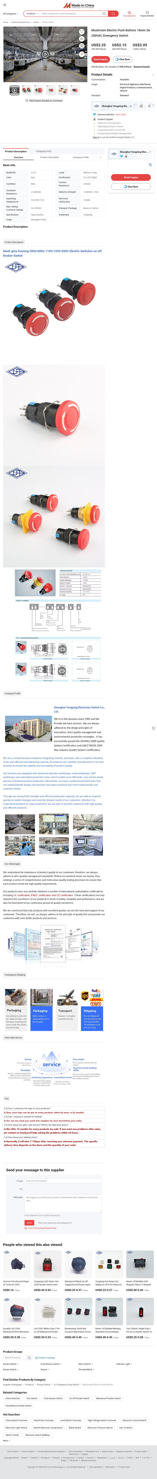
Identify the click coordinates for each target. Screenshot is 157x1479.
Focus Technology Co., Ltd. (58, 1467)
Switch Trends (12, 1434)
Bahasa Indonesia (88, 1460)
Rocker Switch (48, 22)
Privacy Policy (124, 1467)
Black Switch (75, 1427)
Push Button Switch (50, 1363)
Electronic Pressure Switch (100, 1427)
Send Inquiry (101, 59)
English (24, 1457)
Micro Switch (84, 1363)
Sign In (96, 137)
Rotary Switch (9, 1369)
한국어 (121, 1457)
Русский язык (69, 1457)
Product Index (141, 1451)
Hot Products (12, 1451)
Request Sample (142, 66)
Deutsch (90, 1457)
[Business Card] (150, 164)
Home (5, 22)
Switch (36, 22)
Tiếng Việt (73, 1460)
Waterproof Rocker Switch (108, 1398)
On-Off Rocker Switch (79, 1398)
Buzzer (44, 1369)
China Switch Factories (16, 1420)
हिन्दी (137, 1457)
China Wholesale (75, 1451)
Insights (84, 1454)
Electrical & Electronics (20, 22)
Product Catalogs (46, 1357)
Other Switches (13, 1398)
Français (56, 1457)
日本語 (129, 1457)
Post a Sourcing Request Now (40, 1228)
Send (29, 1222)
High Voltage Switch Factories (102, 1420)
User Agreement (95, 1467)
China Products (27, 1451)
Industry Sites (107, 1451)
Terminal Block (85, 1369)
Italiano (81, 1457)
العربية (112, 1457)
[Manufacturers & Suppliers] (78, 5)
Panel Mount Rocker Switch (19, 1405)
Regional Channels (124, 1451)
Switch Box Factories (44, 1420)
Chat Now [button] (124, 59)
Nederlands (102, 1457)
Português (45, 1457)
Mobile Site (73, 1454)
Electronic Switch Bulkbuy (37, 1434)
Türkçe (63, 1460)
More (5, 1440)
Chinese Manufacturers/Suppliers (51, 1451)
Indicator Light (123, 1363)
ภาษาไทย (146, 1457)
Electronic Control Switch (134, 1420)
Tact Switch (31, 1398)
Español (34, 1457)
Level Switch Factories (70, 1420)
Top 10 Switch (125, 1427)
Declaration (110, 1467)
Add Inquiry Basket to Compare (46, 100)
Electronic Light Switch (16, 1427)
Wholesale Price (92, 1451)
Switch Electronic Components (48, 1427)
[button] (94, 157)
